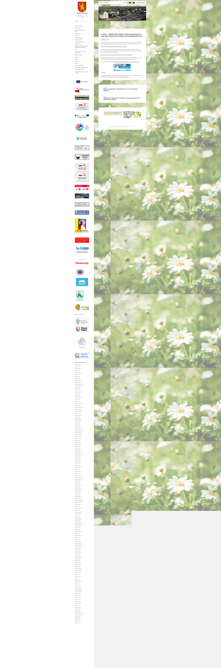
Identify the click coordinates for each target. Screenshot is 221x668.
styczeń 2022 (77, 471)
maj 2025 (76, 393)
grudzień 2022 (77, 450)
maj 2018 (76, 554)
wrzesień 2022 (77, 455)
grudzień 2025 (77, 380)
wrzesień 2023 (77, 432)
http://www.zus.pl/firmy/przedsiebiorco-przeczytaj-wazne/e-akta (127, 61)
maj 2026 (76, 370)
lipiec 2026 (77, 366)
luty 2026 (77, 376)
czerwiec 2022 (77, 461)
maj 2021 (76, 486)
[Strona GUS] (80, 272)
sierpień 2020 (77, 504)
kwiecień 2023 (77, 442)
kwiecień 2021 (77, 488)
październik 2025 (78, 384)
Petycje (76, 63)
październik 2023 (78, 430)
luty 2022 (77, 469)
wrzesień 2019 (77, 525)
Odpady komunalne (79, 37)
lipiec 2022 (77, 459)
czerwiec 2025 (77, 392)
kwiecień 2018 (77, 556)
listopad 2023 (77, 428)
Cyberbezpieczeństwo (79, 69)
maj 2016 (76, 599)
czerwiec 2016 (77, 597)
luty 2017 (77, 583)
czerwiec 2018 (77, 552)
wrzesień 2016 (77, 591)
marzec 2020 (77, 514)
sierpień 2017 (77, 572)
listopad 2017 (77, 566)
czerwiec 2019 (77, 531)
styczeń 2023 (77, 448)
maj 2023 (76, 440)
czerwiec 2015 (77, 620)
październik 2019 (78, 523)
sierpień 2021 (77, 481)
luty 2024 (77, 423)
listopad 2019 (77, 521)
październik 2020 (78, 500)
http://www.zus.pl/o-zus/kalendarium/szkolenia (119, 76)
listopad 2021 (77, 475)
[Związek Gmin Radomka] (112, 116)
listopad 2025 (77, 382)
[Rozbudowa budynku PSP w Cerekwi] (82, 106)
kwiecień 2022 (77, 465)
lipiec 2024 (77, 413)
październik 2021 (78, 477)
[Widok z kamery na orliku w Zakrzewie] (82, 156)
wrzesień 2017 (77, 570)
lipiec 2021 (77, 483)
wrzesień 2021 (77, 479)
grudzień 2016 (77, 587)
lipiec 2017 (77, 574)
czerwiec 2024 (77, 415)
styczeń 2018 (77, 562)
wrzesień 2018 (77, 547)
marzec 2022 (77, 467)
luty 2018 (77, 560)
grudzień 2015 (77, 609)
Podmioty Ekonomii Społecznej (81, 67)
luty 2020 (77, 516)
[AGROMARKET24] (82, 307)
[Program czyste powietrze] (82, 282)
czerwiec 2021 (77, 485)
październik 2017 (78, 568)
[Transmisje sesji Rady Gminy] (82, 148)
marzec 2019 (77, 537)
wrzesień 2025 (77, 386)
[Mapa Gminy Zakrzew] (82, 355)
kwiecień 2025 (77, 395)
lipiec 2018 (77, 550)
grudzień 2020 (77, 496)
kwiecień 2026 (77, 372)
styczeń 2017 (77, 585)
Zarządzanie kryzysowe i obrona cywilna (81, 72)
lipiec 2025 (77, 390)
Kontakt (76, 57)
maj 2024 (76, 417)
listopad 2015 (77, 611)
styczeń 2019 (77, 541)
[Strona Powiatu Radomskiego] (131, 113)
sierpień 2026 (77, 364)
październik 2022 (78, 454)
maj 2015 (76, 622)
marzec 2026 (77, 374)
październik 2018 (78, 545)
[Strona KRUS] (79, 295)
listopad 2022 (77, 452)
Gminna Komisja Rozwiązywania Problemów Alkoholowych (81, 47)
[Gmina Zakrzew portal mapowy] (82, 342)
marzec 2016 (77, 603)
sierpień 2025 (77, 388)
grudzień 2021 (77, 473)
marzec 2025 (77, 397)
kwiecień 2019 (77, 535)
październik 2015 (78, 613)
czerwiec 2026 (77, 368)
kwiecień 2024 (77, 419)
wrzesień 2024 (77, 409)
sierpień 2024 (77, 411)
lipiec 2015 (77, 618)
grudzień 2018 (77, 543)
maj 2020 (76, 510)
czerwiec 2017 (77, 576)
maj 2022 (76, 463)
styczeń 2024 (77, 424)
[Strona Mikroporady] (79, 314)
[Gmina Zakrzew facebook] (82, 213)
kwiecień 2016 (77, 601)
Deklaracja (77, 61)
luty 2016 (77, 605)
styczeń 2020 (77, 518)
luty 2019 (77, 539)
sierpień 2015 (77, 616)
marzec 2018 (77, 558)
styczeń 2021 (77, 494)
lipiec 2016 (77, 595)
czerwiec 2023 (77, 438)
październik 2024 (78, 407)
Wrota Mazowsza (82, 259)
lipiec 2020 (77, 506)
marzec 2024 (77, 421)
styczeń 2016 (77, 607)
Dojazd (76, 59)
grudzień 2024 (77, 403)
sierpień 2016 (77, 593)
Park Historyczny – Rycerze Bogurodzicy (80, 52)
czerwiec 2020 (77, 508)
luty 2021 (77, 492)
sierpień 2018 (77, 549)
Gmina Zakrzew (82, 13)
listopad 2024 (77, 405)
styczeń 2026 (77, 378)
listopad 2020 (77, 498)
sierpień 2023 (77, 434)
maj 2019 (76, 533)
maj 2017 (76, 578)
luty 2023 (77, 446)
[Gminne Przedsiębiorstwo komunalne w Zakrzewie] (82, 195)
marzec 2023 (77, 444)
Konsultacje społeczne (79, 65)
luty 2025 (77, 399)
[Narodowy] (82, 138)
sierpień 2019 (77, 527)
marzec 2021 (77, 490)
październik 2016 (78, 589)
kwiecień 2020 (77, 512)
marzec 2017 (77, 582)
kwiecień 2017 (77, 580)
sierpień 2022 (77, 457)
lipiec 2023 (77, 436)
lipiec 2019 (77, 529)
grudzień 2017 (77, 564)
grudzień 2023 (77, 426)
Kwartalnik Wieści (78, 54)
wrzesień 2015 (77, 614)
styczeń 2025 (77, 401)
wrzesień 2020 (77, 502)
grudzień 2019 (77, 519)
